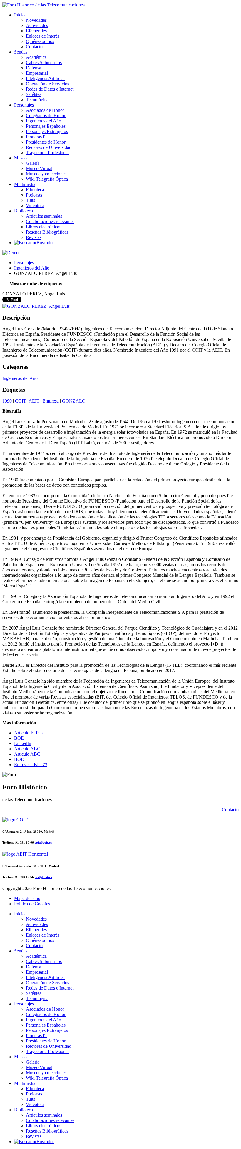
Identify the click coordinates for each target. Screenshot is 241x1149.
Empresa (51, 400)
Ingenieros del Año (43, 120)
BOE (19, 738)
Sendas (20, 51)
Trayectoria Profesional (47, 152)
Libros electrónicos (43, 226)
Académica (36, 57)
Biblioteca (23, 210)
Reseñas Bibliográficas (47, 232)
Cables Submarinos (44, 62)
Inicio (19, 14)
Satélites (33, 94)
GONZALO (74, 400)
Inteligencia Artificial (45, 78)
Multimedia (24, 184)
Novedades (36, 20)
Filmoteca (35, 189)
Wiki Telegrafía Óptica (47, 179)
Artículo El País (28, 732)
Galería (32, 163)
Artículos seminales (44, 216)
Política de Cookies (32, 903)
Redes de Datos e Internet (49, 89)
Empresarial (37, 73)
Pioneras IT (36, 136)
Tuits (30, 200)
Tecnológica (37, 99)
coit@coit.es (43, 842)
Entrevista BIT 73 (30, 764)
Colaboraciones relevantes (50, 221)
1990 (7, 400)
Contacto (34, 46)
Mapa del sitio (27, 898)
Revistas (33, 237)
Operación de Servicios (47, 83)
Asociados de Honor (45, 110)
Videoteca (35, 205)
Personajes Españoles (46, 126)
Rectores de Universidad (48, 147)
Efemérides (36, 30)
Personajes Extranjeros (47, 131)
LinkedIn (22, 743)
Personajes (24, 104)
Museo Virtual (39, 168)
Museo (20, 157)
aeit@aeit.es (43, 877)
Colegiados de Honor (46, 115)
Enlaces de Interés (42, 36)
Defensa (33, 67)
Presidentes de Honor (46, 141)
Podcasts (34, 194)
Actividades (37, 25)
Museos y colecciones (46, 173)
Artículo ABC (27, 748)
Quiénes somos (40, 41)
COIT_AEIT (27, 400)
